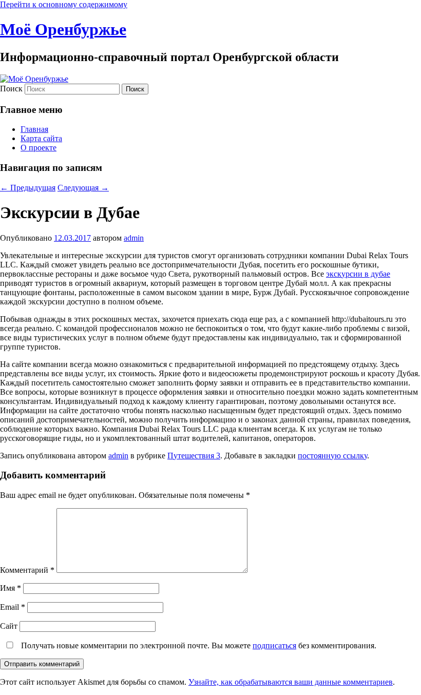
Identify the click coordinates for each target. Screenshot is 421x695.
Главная (34, 129)
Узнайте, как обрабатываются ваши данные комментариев (290, 682)
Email (12, 607)
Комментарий (27, 570)
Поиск (11, 88)
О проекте (38, 147)
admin (134, 238)
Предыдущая (27, 187)
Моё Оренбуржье (63, 29)
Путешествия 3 (193, 455)
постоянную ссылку (332, 455)
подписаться (274, 645)
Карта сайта (41, 138)
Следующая (83, 187)
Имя (10, 588)
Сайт (8, 626)
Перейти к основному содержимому (63, 4)
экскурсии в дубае (358, 273)
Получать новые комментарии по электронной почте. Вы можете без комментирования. (197, 645)
